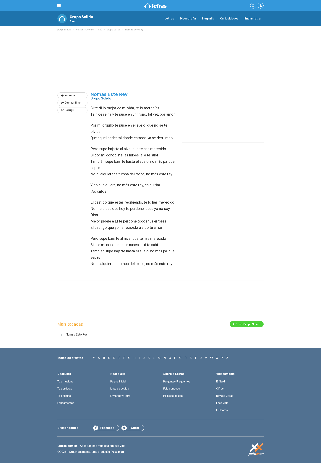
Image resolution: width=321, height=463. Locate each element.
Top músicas (65, 381)
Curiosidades (229, 18)
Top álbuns (64, 395)
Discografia (188, 18)
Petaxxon (117, 452)
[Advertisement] (160, 62)
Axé (72, 21)
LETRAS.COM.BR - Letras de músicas (155, 5)
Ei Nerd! (221, 381)
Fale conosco (171, 388)
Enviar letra (252, 18)
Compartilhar (73, 102)
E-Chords (222, 410)
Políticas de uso (173, 395)
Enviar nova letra (120, 395)
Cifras (220, 388)
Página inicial (118, 381)
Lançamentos (65, 403)
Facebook (107, 428)
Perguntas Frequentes (176, 381)
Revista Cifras (224, 395)
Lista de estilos (119, 388)
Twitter (134, 428)
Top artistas (64, 388)
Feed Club (222, 403)
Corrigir (69, 110)
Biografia (208, 18)
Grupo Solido (81, 17)
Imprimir (69, 95)
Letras (169, 18)
